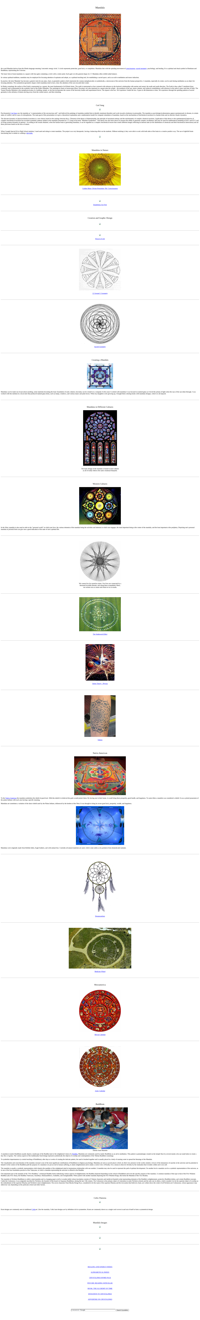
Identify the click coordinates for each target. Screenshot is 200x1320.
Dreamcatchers (100, 916)
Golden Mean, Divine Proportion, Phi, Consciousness (100, 188)
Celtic (34, 1209)
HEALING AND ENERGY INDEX (100, 1267)
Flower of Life (100, 239)
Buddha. (75, 1154)
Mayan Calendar (100, 1035)
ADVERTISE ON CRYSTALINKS (100, 1299)
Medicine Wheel (100, 971)
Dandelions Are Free (100, 205)
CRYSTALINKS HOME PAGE (100, 1278)
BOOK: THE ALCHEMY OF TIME (100, 1288)
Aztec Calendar (100, 1091)
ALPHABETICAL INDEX (100, 1272)
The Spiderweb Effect (100, 634)
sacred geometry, (141, 68)
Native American (11, 798)
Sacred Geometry (100, 347)
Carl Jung (14, 113)
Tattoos (100, 740)
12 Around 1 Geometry (100, 293)
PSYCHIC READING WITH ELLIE (100, 1283)
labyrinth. (30, 133)
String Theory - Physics (100, 683)
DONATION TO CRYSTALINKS (100, 1294)
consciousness (130, 68)
